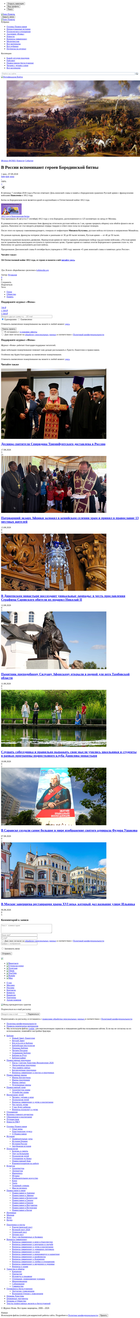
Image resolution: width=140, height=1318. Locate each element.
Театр (14, 1183)
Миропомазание (19, 1281)
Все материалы (14, 44)
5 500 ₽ (4, 314)
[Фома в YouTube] (12, 973)
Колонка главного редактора (20, 1114)
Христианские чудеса (22, 1131)
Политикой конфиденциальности (88, 334)
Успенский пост (19, 1232)
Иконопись (17, 1173)
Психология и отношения (18, 31)
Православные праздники (19, 1060)
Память (10, 297)
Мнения (10, 1215)
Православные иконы (17, 1075)
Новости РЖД (13, 1122)
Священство (18, 1286)
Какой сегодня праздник (18, 58)
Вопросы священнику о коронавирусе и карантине (36, 1254)
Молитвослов (13, 41)
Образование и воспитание (19, 1117)
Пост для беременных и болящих (27, 1237)
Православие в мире (16, 1190)
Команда (11, 992)
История (10, 1136)
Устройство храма (20, 1092)
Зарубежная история (21, 1146)
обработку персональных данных (40, 334)
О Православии (19, 1134)
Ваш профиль (13, 6)
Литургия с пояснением (23, 1291)
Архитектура (18, 1168)
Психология (12, 1148)
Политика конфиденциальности (22, 1023)
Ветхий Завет (18, 1040)
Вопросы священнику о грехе (26, 1252)
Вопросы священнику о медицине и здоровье (33, 1264)
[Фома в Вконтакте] (12, 963)
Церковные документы (17, 1298)
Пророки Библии (20, 1048)
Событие (29, 160)
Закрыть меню (8, 17)
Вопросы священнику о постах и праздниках (33, 1072)
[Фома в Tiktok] (10, 971)
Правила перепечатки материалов (22, 1026)
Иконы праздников (21, 1080)
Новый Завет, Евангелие (23, 1038)
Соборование (18, 1284)
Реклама (10, 987)
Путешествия (13, 1119)
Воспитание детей (15, 1095)
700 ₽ (3, 307)
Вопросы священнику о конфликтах (29, 1256)
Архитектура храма (21, 1090)
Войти (20, 77)
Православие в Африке (23, 1195)
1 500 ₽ (4, 310)
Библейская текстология (23, 1045)
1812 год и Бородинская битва (15, 216)
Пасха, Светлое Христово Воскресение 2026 (33, 1063)
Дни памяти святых (21, 1067)
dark (7, 176)
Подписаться (33, 1014)
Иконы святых (19, 1082)
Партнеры (11, 997)
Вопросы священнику (17, 39)
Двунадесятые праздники (24, 1065)
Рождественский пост (22, 1227)
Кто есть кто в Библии (22, 1043)
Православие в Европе (22, 1203)
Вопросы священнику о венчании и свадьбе (32, 1244)
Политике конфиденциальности (83, 1315)
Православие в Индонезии (24, 1208)
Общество (11, 294)
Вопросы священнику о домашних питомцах (33, 1249)
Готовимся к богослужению (20, 1289)
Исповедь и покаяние (22, 1276)
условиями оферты (28, 332)
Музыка (15, 1176)
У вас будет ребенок (21, 1107)
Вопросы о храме (20, 1266)
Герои (9, 292)
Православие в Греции (22, 1200)
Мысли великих (19, 1188)
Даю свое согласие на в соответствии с (54, 334)
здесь (67, 324)
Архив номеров (14, 1000)
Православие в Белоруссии (24, 1198)
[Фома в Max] (10, 978)
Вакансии (11, 995)
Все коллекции (14, 68)
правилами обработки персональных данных (63, 1019)
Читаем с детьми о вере (17, 65)
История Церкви (20, 1141)
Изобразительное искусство (25, 1178)
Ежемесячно (26, 319)
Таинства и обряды (15, 1269)
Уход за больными (20, 1153)
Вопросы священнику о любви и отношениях (33, 1261)
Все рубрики (12, 46)
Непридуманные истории (18, 29)
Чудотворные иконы (21, 1085)
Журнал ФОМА (8, 160)
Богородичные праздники (24, 1070)
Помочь (11, 14)
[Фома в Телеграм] (12, 968)
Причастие (17, 1274)
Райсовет (11, 60)
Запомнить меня (12, 949)
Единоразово (11, 319)
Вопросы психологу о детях (25, 1109)
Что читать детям (20, 1104)
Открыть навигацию (16, 4)
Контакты (11, 990)
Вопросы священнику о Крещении (28, 1259)
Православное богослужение (20, 63)
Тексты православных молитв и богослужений (28, 1303)
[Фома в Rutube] (11, 975)
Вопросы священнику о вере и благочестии (32, 1242)
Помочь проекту (8, 329)
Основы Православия (17, 26)
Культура (11, 1166)
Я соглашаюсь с (20, 332)
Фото (9, 1217)
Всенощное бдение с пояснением (27, 1293)
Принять (103, 1315)
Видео (9, 1220)
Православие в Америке (23, 1193)
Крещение (17, 1271)
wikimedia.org (43, 270)
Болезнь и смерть (20, 1151)
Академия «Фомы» (15, 34)
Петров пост (18, 1234)
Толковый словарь (20, 1185)
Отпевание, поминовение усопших (28, 1279)
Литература (17, 1171)
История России (19, 1144)
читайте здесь (68, 260)
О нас (9, 983)
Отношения (12, 1112)
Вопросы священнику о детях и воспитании (32, 1102)
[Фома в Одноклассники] (15, 966)
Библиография (19, 1058)
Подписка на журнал (16, 49)
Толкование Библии (21, 1053)
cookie (31, 1028)
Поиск (10, 9)
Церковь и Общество (16, 1301)
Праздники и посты (16, 1224)
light (3, 176)
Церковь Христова (15, 1296)
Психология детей (20, 1099)
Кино (14, 1180)
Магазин (11, 985)
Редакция (12, 275)
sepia (12, 176)
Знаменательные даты (22, 1139)
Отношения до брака (21, 1158)
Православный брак (21, 1161)
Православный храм (16, 1087)
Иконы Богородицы (21, 1077)
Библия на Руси (19, 1055)
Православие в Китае (22, 1210)
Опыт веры (17, 1129)
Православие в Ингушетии (24, 1205)
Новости (11, 36)
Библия (10, 1035)
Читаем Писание (20, 1050)
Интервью (11, 1212)
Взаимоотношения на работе (25, 1163)
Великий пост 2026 (21, 1229)
